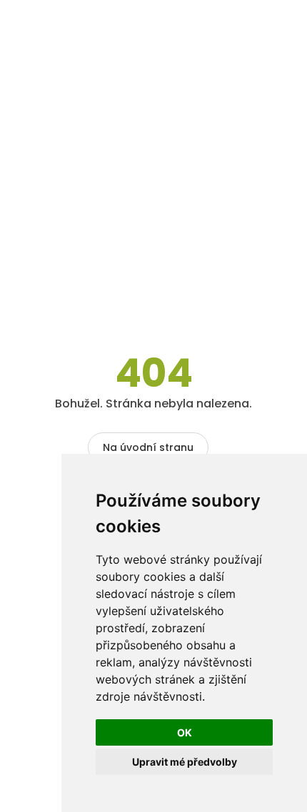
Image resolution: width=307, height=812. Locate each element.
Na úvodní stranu (148, 447)
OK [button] (184, 732)
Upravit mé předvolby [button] (184, 762)
